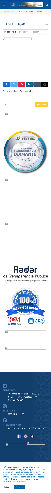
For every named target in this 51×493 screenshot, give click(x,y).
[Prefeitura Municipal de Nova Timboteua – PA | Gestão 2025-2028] (26, 4)
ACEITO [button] (19, 486)
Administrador (12, 32)
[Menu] (4, 5)
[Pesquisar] (46, 5)
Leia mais (25, 479)
